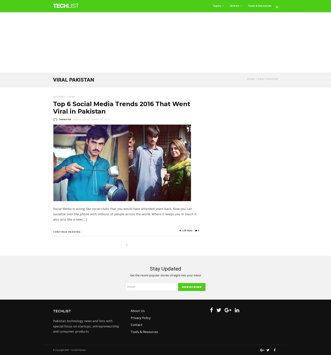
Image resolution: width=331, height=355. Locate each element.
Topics (217, 5)
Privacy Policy (141, 318)
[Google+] (228, 310)
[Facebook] (211, 310)
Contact (136, 325)
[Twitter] (218, 310)
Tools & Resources (260, 5)
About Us (138, 311)
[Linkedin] (237, 310)
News (72, 96)
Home (251, 79)
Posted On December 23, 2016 (91, 119)
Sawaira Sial (65, 119)
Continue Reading (67, 231)
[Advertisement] (165, 43)
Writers (234, 5)
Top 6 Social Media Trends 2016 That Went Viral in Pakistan (121, 107)
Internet (59, 96)
